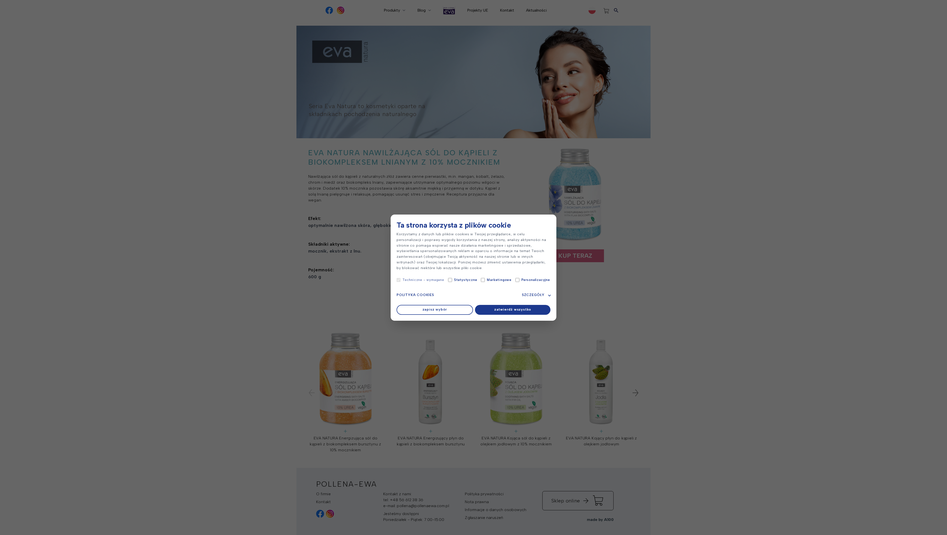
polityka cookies (415, 295)
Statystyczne (465, 280)
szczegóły (533, 295)
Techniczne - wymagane (423, 280)
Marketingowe (499, 280)
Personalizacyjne (535, 280)
